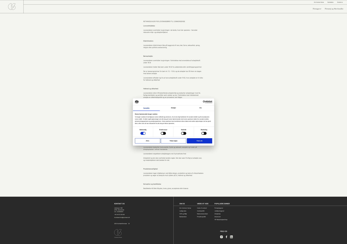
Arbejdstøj (217, 214)
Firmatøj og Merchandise (334, 9)
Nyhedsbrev (330, 2)
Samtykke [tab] (146, 108)
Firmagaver (317, 9)
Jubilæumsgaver (219, 211)
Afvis (147, 141)
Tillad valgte (173, 141)
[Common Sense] (11, 6)
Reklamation (183, 216)
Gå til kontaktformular (120, 223)
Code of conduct (202, 208)
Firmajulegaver (218, 208)
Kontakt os (340, 2)
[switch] (163, 133)
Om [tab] (200, 108)
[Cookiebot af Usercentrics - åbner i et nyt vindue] (204, 102)
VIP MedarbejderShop (220, 219)
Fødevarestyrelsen (202, 214)
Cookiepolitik (201, 211)
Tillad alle (199, 141)
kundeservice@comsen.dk (122, 217)
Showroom (217, 216)
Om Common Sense (319, 2)
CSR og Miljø (183, 214)
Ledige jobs (182, 211)
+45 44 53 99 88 (119, 214)
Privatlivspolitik (201, 216)
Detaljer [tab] (173, 108)
